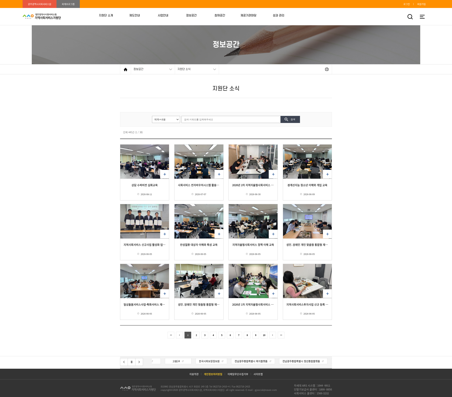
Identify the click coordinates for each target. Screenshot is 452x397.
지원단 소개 (106, 15)
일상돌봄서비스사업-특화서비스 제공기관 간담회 (145, 304)
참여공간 (220, 15)
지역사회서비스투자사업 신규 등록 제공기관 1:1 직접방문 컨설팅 (307, 304)
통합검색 (410, 16)
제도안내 (134, 15)
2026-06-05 (146, 254)
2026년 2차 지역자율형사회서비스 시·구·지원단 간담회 (253, 185)
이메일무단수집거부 (238, 374)
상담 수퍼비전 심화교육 (145, 185)
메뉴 (422, 16)
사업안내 (163, 15)
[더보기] (144, 162)
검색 (293, 119)
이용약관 (194, 374)
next (272, 335)
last (281, 335)
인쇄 (327, 69)
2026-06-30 (255, 194)
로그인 (406, 4)
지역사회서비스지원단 (42, 16)
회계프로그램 (68, 4)
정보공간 (191, 15)
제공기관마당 (248, 15)
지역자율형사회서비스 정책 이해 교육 (253, 245)
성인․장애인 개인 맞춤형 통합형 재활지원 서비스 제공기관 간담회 (199, 304)
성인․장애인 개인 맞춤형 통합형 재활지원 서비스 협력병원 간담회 (307, 245)
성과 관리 (278, 15)
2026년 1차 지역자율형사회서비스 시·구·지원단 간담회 (253, 304)
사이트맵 (258, 374)
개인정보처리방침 (213, 374)
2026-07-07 (200, 194)
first (171, 335)
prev (179, 335)
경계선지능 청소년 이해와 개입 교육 (307, 185)
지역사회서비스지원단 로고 (138, 388)
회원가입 (421, 4)
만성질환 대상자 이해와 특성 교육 (199, 245)
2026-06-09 (309, 194)
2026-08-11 (146, 194)
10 (264, 335)
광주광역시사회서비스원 (39, 4)
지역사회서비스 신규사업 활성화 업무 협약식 (145, 245)
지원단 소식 (184, 69)
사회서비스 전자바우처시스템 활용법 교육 (199, 185)
